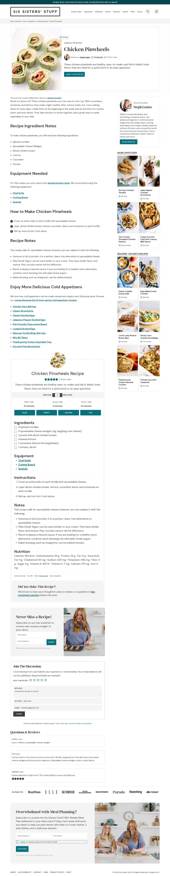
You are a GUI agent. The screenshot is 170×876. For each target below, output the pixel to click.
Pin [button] (90, 413)
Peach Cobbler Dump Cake (125, 292)
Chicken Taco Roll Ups (24, 306)
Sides (132, 11)
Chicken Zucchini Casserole (148, 380)
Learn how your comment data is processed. (74, 723)
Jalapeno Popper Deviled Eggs (29, 319)
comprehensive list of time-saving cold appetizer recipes (45, 300)
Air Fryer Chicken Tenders (126, 191)
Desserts (116, 11)
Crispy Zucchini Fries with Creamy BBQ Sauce (148, 239)
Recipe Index (76, 11)
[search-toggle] (148, 11)
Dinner (108, 11)
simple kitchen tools (59, 183)
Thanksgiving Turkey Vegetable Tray (32, 342)
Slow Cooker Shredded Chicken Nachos (127, 239)
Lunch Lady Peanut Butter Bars (127, 336)
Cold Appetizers (42, 21)
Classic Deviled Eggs (24, 315)
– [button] (53, 395)
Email (17, 708)
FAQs (46, 872)
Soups (139, 11)
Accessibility (24, 872)
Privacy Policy (57, 872)
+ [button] (61, 395)
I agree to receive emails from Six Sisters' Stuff (38, 842)
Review (68, 413)
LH (158, 872)
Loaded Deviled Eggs (24, 328)
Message (18, 688)
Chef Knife (18, 193)
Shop (68, 872)
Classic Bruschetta (23, 310)
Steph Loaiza (85, 57)
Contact (37, 872)
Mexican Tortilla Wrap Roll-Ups (29, 333)
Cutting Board (20, 197)
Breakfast (99, 11)
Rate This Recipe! (20, 681)
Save (24, 413)
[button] (51, 841)
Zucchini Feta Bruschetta (26, 346)
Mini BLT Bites (20, 337)
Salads (125, 11)
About (13, 872)
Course (24, 21)
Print (46, 413)
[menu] (156, 11)
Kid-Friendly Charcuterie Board (30, 324)
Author (18, 701)
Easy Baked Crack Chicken (148, 292)
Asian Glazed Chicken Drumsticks (146, 192)
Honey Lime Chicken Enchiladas (149, 336)
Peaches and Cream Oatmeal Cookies (126, 382)
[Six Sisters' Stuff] (35, 11)
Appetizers (88, 11)
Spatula (17, 202)
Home (12, 21)
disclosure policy (54, 98)
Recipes (18, 21)
